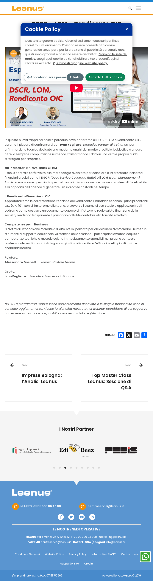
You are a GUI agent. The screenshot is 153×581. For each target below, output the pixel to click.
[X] (129, 335)
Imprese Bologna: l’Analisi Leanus (42, 374)
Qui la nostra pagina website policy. (80, 63)
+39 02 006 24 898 (84, 537)
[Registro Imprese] (32, 450)
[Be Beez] (76, 450)
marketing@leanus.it (112, 537)
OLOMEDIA (125, 575)
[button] (54, 468)
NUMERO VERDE (41, 506)
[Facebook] (60, 517)
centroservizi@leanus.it (106, 506)
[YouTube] (81, 517)
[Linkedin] (92, 517)
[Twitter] (71, 517)
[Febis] (121, 450)
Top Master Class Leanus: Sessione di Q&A (109, 377)
